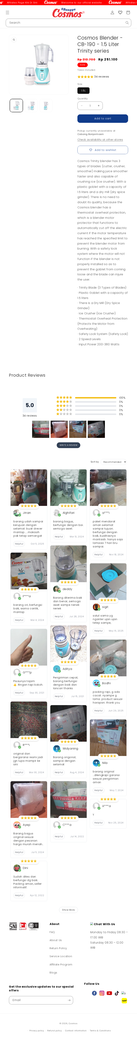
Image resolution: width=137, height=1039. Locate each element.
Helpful (19, 543)
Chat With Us (104, 924)
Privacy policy (36, 1030)
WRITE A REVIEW (68, 445)
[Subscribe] (69, 1000)
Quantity (82, 98)
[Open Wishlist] (120, 12)
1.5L (83, 90)
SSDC (74, 1026)
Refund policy (54, 1030)
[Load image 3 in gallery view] (45, 105)
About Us (56, 940)
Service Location (61, 956)
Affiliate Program (61, 964)
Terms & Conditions (100, 1030)
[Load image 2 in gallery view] (31, 105)
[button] (7, 12)
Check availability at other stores (100, 139)
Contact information (76, 1030)
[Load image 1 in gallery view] (16, 105)
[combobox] (68, 23)
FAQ (52, 932)
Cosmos (73, 1023)
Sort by (95, 461)
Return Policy (58, 948)
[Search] (127, 23)
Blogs (53, 972)
